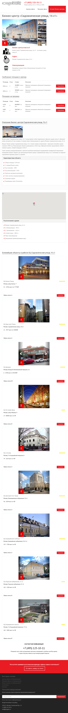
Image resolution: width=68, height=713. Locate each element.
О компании (5, 685)
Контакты (4, 687)
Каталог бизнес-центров (57, 9)
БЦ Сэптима (7, 453)
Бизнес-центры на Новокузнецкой (11, 683)
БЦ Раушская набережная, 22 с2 (13, 581)
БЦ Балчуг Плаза (9, 281)
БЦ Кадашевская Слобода (12, 539)
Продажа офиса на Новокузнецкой (11, 681)
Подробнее (61, 86)
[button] (21, 267)
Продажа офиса (42, 9)
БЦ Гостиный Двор (9, 410)
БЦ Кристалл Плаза (9, 324)
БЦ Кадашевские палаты (11, 624)
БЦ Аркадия (7, 367)
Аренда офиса (30, 9)
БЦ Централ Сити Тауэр (11, 496)
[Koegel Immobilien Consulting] (11, 3)
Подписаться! (61, 696)
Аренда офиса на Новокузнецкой (11, 679)
